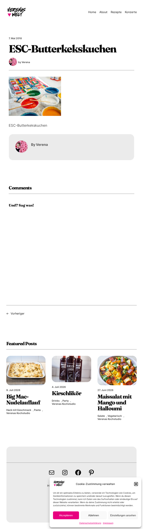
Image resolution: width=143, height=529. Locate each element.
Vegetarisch (115, 415)
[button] (136, 484)
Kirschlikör (66, 393)
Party (65, 400)
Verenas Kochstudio (18, 413)
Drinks (56, 400)
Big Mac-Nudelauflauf (23, 399)
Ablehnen (93, 515)
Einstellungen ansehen (123, 515)
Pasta (37, 409)
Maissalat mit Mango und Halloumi (114, 402)
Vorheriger (17, 313)
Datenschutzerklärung (90, 523)
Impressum (108, 523)
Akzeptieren (66, 515)
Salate (101, 415)
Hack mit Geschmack (18, 409)
